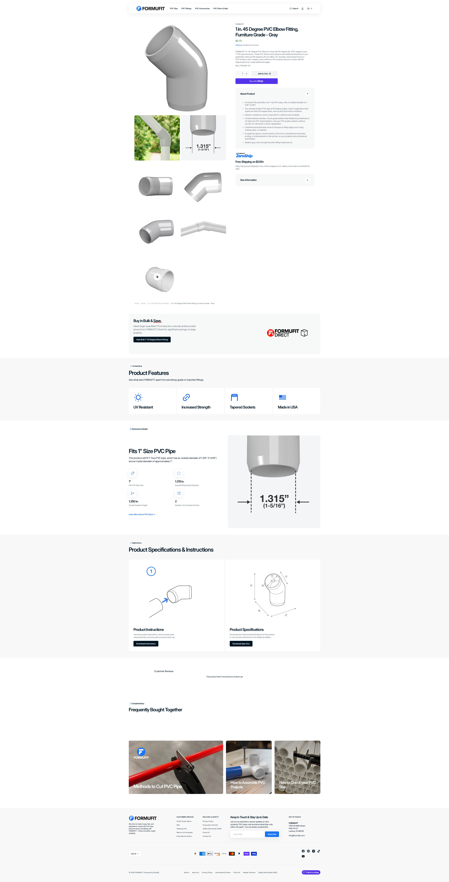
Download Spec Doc (241, 643)
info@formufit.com (297, 835)
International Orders (184, 836)
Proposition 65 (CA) (210, 825)
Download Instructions (146, 643)
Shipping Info (182, 829)
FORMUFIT (139, 872)
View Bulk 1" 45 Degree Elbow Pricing (152, 339)
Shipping (238, 45)
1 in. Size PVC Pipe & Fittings (158, 303)
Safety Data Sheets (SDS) (212, 829)
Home (136, 303)
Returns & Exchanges (185, 832)
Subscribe (272, 834)
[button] (293, 8)
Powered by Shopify (151, 872)
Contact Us (207, 836)
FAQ (178, 825)
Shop (143, 303)
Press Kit (206, 832)
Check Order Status (184, 821)
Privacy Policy (208, 821)
